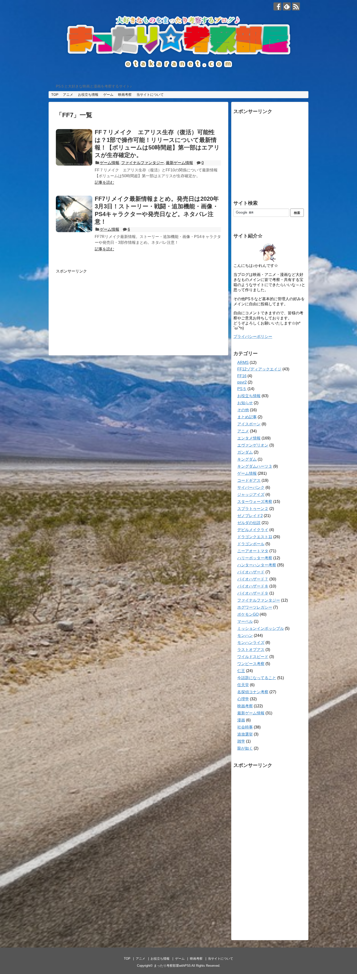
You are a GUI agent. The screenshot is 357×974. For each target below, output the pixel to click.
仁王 (241, 671)
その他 (243, 410)
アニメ (68, 95)
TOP (54, 95)
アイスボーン (249, 424)
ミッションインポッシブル (260, 628)
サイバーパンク (250, 487)
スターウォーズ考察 (254, 502)
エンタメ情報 (249, 438)
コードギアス (249, 480)
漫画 (241, 720)
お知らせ (245, 403)
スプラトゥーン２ (252, 509)
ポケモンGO (248, 614)
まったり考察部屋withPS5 (172, 965)
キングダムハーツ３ (254, 466)
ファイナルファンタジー (142, 163)
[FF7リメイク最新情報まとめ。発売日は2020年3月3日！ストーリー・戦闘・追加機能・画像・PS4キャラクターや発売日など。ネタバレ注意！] (74, 214)
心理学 (243, 699)
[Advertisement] (96, 308)
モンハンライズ (250, 643)
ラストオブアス (250, 650)
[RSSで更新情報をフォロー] (296, 6)
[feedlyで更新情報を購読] (287, 6)
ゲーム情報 (109, 163)
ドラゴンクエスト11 (254, 537)
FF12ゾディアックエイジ (259, 369)
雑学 (241, 741)
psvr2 (242, 382)
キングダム (247, 459)
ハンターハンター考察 (256, 565)
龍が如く (245, 748)
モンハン (245, 635)
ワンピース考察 (250, 664)
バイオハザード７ (252, 579)
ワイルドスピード (252, 657)
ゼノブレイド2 (250, 516)
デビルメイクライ (252, 530)
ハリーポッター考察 (254, 558)
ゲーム (108, 95)
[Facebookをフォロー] (277, 6)
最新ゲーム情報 (179, 163)
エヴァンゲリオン (252, 445)
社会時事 (245, 727)
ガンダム (245, 452)
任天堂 (243, 685)
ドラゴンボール (250, 544)
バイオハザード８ (252, 586)
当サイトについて (150, 95)
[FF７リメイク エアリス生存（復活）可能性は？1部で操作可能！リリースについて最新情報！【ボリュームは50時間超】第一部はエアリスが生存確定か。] (74, 147)
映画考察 (125, 95)
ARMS (243, 362)
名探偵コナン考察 (252, 692)
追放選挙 (245, 734)
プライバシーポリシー (252, 336)
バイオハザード (250, 572)
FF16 (241, 376)
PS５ (241, 389)
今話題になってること (256, 678)
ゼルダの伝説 (249, 523)
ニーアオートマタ (252, 551)
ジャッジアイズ (250, 494)
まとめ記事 (247, 417)
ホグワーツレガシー (254, 607)
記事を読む (104, 182)
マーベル (245, 621)
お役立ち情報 (88, 95)
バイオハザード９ (252, 593)
